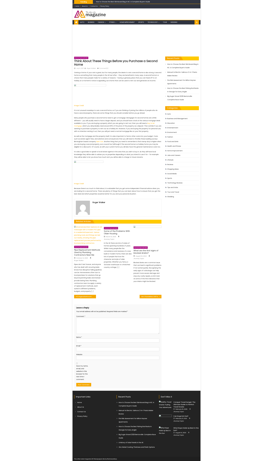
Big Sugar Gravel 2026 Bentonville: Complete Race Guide (179, 98)
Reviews (170, 164)
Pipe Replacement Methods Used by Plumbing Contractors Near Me (87, 252)
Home (77, 6)
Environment (172, 132)
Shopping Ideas (173, 169)
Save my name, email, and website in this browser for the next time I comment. (82, 372)
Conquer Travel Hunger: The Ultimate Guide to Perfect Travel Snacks (184, 404)
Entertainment (172, 128)
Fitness (112, 22)
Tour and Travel (173, 192)
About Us (85, 6)
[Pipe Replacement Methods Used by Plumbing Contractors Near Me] (88, 235)
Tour (165, 22)
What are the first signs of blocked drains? (146, 251)
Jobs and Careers (173, 155)
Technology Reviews (174, 183)
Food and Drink (172, 141)
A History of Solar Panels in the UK (131, 442)
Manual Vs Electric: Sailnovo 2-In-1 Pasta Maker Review (182, 74)
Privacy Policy (104, 6)
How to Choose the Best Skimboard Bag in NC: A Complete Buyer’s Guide (123, 2)
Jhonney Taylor (109, 239)
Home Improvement (127, 22)
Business (91, 22)
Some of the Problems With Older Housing (117, 232)
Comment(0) (103, 68)
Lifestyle (170, 160)
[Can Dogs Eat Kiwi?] (165, 419)
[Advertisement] (136, 40)
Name (79, 337)
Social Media (172, 174)
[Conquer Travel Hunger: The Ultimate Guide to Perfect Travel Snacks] (165, 405)
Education (171, 123)
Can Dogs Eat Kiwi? (180, 416)
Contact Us (94, 6)
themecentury (112, 459)
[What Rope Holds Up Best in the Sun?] (165, 431)
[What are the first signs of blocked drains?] (147, 235)
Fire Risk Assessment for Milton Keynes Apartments (181, 82)
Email (78, 346)
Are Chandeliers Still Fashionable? (151, 297)
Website (79, 354)
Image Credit (79, 105)
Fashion (101, 22)
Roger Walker (91, 68)
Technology (153, 22)
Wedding (174, 22)
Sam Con (99, 141)
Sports (141, 22)
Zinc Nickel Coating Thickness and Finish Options (137, 447)
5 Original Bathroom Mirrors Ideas (86, 297)
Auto (82, 22)
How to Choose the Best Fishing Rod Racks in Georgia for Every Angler (183, 90)
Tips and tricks (172, 187)
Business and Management (177, 118)
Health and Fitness (174, 146)
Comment (80, 316)
